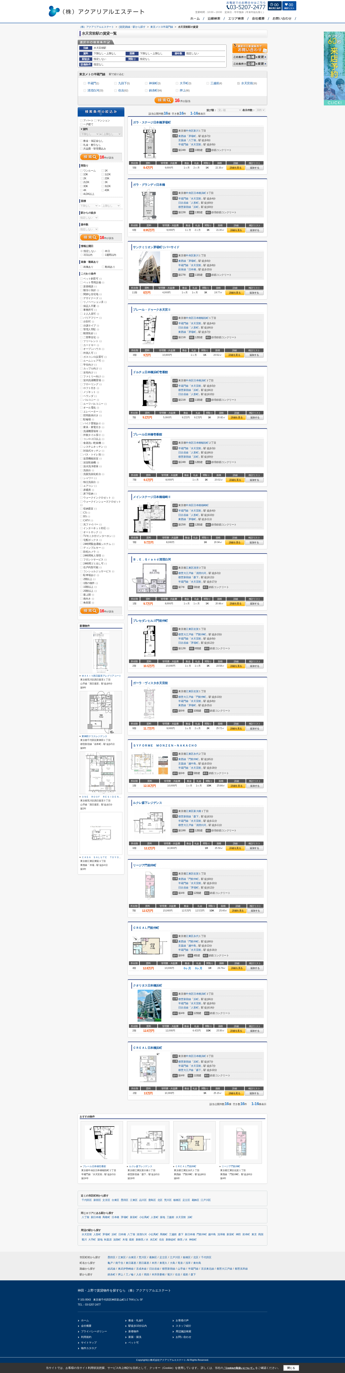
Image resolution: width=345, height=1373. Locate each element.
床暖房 (88, 489)
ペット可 (133, 1342)
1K (106, 170)
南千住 (119, 1262)
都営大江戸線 (185, 573)
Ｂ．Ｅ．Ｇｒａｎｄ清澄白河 (152, 559)
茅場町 (192, 136)
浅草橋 (221, 1234)
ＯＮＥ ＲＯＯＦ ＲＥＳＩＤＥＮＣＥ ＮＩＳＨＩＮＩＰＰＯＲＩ (118, 796)
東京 (254, 1234)
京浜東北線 (208, 1268)
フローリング (92, 384)
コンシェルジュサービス (98, 571)
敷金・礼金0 (135, 1320)
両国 (260, 1234)
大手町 (185, 83)
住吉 (123, 90)
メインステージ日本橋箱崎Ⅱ (152, 497)
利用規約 (86, 1336)
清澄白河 (95, 90)
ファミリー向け (93, 376)
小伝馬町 (144, 1217)
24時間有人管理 (93, 555)
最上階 (88, 594)
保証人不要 (91, 305)
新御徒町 (171, 1239)
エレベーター (92, 411)
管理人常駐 (91, 329)
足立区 (186, 1200)
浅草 (188, 1262)
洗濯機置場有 (92, 431)
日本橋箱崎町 (201, 505)
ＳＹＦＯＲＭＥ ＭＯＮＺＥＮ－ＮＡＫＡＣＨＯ (165, 745)
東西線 (182, 136)
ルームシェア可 (93, 360)
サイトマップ (89, 1342)
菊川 (84, 1239)
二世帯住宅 (91, 337)
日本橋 (192, 269)
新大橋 (197, 811)
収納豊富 (89, 508)
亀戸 (111, 1262)
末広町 (154, 1239)
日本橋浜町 (199, 192)
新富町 (134, 1217)
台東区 (115, 1200)
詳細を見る (235, 167)
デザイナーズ (92, 298)
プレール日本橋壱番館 (147, 434)
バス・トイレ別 (93, 454)
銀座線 (182, 269)
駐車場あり (91, 575)
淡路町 (117, 1239)
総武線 (112, 1268)
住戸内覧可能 (92, 567)
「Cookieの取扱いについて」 (239, 1368)
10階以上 (90, 586)
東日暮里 (131, 1262)
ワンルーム (89, 170)
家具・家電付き (93, 427)
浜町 (195, 206)
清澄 (195, 567)
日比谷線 (183, 202)
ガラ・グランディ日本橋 (149, 184)
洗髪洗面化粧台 (93, 474)
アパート (88, 120)
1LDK (108, 174)
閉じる (291, 1367)
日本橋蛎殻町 (201, 317)
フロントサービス (95, 559)
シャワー (89, 478)
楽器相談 (89, 286)
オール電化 (91, 407)
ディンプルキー (93, 547)
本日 (107, 251)
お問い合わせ (183, 1336)
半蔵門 (93, 83)
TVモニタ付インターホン (99, 535)
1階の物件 (90, 583)
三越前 (216, 83)
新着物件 (133, 1331)
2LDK (86, 182)
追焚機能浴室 (92, 458)
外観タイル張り (93, 434)
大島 (173, 1262)
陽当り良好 (91, 290)
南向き (88, 598)
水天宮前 (249, 83)
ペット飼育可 (92, 278)
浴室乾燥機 (91, 462)
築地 (162, 1217)
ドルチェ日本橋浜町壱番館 (150, 372)
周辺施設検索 (183, 1331)
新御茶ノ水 (142, 1239)
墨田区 (124, 1200)
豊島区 (152, 1200)
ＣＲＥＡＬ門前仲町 (146, 927)
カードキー (91, 345)
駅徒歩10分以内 (137, 1325)
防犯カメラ (91, 551)
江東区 (189, 567)
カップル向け (92, 368)
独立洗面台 (91, 482)
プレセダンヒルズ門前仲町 (150, 620)
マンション (103, 120)
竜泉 (181, 1262)
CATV (88, 520)
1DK (85, 174)
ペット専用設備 (93, 282)
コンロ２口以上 (93, 438)
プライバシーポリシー (94, 1331)
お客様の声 (182, 1320)
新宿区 (97, 1200)
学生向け (89, 364)
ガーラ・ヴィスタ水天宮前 (150, 683)
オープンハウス (93, 348)
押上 (185, 90)
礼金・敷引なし (92, 144)
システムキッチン (95, 446)
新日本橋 (96, 1217)
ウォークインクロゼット (98, 497)
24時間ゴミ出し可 (95, 563)
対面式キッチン (93, 450)
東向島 (197, 1262)
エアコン (89, 485)
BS (86, 516)
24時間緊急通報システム (98, 543)
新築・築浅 (134, 1336)
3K (106, 182)
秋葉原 (108, 1239)
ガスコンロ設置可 (95, 356)
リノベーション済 (95, 301)
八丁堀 (192, 140)
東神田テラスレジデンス (94, 736)
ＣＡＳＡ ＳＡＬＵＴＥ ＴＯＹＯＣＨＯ (104, 857)
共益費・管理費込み (94, 148)
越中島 (192, 763)
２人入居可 (91, 313)
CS (86, 512)
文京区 (106, 1200)
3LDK (108, 186)
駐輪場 (88, 419)
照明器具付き (92, 415)
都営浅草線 (241, 1268)
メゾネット (91, 392)
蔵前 (131, 1239)
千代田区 (87, 1200)
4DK (107, 190)
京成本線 (141, 1268)
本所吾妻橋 (158, 1274)
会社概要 (86, 1325)
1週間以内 (110, 254)
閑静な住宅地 (92, 294)
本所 (155, 1262)
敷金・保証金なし (93, 140)
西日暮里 (144, 1262)
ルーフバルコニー (95, 403)
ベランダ (89, 396)
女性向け (89, 372)
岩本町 (246, 1234)
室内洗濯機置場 (93, 380)
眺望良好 (89, 333)
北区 (160, 1200)
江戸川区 (206, 1200)
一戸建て (88, 124)
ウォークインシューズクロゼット (100, 503)
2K (84, 178)
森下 (195, 577)
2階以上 (89, 579)
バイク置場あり (93, 423)
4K (84, 190)
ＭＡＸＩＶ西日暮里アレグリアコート (101, 675)
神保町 (154, 83)
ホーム (85, 1320)
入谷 (138, 1274)
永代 (195, 753)
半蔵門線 (183, 144)
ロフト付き (91, 388)
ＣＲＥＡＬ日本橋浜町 (147, 1047)
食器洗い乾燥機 (93, 442)
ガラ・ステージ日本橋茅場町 (152, 122)
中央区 (189, 130)
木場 (124, 1239)
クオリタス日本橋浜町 (147, 985)
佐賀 (195, 629)
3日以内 (87, 254)
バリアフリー (92, 317)
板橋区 (177, 1200)
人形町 (194, 202)
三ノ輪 (130, 1274)
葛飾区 (195, 1200)
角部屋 (88, 602)
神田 (238, 1234)
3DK (85, 186)
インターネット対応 (96, 528)
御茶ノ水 (182, 1239)
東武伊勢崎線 (126, 1268)
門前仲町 (201, 634)
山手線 (182, 1268)
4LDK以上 (88, 193)
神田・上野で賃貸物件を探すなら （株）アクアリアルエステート (124, 1290)
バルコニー (91, 399)
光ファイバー (92, 524)
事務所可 (89, 309)
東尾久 (164, 1262)
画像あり (88, 266)
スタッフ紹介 (183, 1325)
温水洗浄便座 (92, 466)
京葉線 (182, 140)
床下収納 (89, 493)
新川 (195, 130)
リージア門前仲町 (144, 865)
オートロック (92, 532)
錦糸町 (155, 90)
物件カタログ (89, 1348)
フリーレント (92, 341)
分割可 (88, 321)
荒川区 (168, 1200)
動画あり (110, 266)
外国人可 (89, 352)
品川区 (143, 1200)
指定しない (89, 251)
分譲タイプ (91, 325)
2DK (107, 178)
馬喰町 (106, 1217)
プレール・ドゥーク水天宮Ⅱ (152, 309)
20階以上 (90, 590)
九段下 (124, 83)
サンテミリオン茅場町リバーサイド (156, 247)
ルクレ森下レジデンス (147, 802)
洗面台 (88, 470)
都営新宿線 (184, 206)
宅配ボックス (92, 539)
